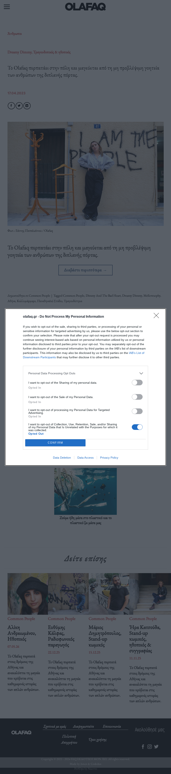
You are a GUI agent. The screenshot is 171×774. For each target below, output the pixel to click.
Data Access (85, 457)
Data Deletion (62, 457)
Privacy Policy (109, 457)
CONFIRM (55, 442)
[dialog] (85, 387)
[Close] (158, 317)
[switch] (137, 382)
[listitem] (85, 373)
